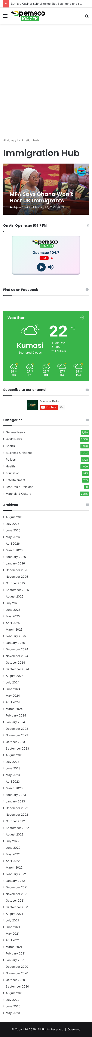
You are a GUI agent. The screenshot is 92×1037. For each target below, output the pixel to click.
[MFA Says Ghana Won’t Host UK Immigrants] (46, 189)
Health (10, 466)
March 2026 (14, 550)
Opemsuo (74, 1029)
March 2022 (14, 867)
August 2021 (14, 913)
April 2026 (13, 543)
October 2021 (15, 900)
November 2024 (17, 656)
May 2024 (13, 695)
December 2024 (17, 649)
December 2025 (17, 570)
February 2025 (16, 636)
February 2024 (16, 715)
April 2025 (13, 623)
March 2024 (14, 709)
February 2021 (15, 953)
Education (12, 473)
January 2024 (15, 722)
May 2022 (13, 854)
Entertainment (15, 480)
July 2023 (12, 761)
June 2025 (13, 609)
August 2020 (15, 993)
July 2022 (12, 841)
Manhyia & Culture (18, 493)
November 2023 (17, 735)
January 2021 (15, 960)
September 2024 (17, 669)
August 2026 (15, 517)
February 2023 (16, 794)
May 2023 (13, 775)
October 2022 (15, 821)
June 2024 (13, 689)
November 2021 (17, 894)
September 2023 (17, 748)
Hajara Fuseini (21, 207)
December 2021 (17, 887)
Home (10, 140)
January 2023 (15, 801)
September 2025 (17, 590)
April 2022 (13, 861)
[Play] (41, 267)
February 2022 (16, 874)
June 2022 (13, 847)
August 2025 (14, 596)
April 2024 (13, 702)
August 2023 (15, 755)
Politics (11, 459)
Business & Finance (19, 452)
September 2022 (17, 828)
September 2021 (17, 907)
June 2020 (13, 1006)
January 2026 (15, 563)
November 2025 (17, 576)
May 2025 (13, 616)
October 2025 (15, 583)
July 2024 (12, 682)
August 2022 (14, 834)
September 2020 (17, 986)
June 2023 (13, 768)
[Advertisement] (46, 89)
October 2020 (15, 980)
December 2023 (17, 728)
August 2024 (15, 675)
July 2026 (12, 523)
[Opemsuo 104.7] (28, 16)
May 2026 (13, 537)
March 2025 (14, 629)
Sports (10, 446)
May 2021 (12, 933)
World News (14, 439)
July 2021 (12, 920)
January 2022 (15, 880)
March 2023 (14, 788)
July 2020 (12, 999)
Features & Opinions (19, 487)
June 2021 (13, 927)
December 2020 (17, 966)
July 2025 (12, 603)
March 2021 (14, 947)
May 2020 (13, 1013)
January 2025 (15, 642)
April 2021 (12, 940)
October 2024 (15, 662)
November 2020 (17, 973)
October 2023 (15, 742)
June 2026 (13, 530)
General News (15, 432)
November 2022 (17, 814)
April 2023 (13, 781)
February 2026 (16, 556)
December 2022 (17, 808)
